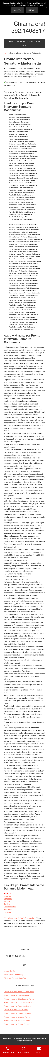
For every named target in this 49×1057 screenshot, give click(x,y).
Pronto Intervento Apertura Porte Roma (19, 991)
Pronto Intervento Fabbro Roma (16, 1009)
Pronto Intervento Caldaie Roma (16, 995)
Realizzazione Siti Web (23, 1038)
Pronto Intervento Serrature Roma (17, 1020)
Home (6, 53)
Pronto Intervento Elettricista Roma (17, 1006)
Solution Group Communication (31, 1039)
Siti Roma (35, 1038)
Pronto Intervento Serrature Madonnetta (19, 918)
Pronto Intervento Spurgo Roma (16, 1024)
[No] (46, 8)
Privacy (31, 10)
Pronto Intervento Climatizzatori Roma (19, 999)
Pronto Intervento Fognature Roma (17, 1013)
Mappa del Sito (9, 971)
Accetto (18, 10)
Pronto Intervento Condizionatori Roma (19, 1002)
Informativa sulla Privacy (13, 974)
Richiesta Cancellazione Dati (15, 978)
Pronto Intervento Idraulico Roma (16, 1017)
